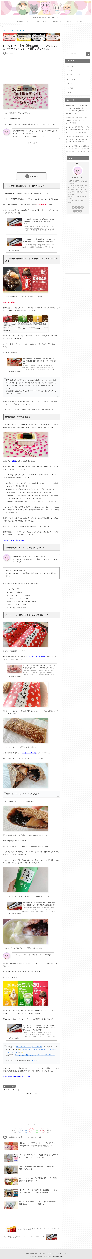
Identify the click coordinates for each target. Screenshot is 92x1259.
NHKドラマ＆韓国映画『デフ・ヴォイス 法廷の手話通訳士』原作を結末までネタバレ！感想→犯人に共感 (77, 129)
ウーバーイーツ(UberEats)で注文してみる (17, 1076)
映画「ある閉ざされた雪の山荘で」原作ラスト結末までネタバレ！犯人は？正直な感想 (77, 120)
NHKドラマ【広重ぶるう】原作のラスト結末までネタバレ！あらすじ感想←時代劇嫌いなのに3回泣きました (78, 148)
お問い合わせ (52, 1253)
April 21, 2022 (35, 1060)
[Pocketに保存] (31, 1130)
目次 (31, 176)
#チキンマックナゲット (23, 1047)
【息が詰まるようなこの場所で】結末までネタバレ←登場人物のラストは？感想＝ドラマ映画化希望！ (77, 139)
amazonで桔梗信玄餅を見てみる (13, 540)
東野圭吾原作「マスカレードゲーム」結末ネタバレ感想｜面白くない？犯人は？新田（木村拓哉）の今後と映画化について (77, 109)
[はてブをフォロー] (79, 207)
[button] (48, 1130)
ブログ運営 (70, 88)
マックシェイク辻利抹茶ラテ (35, 656)
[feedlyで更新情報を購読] (77, 211)
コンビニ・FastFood (10, 1086)
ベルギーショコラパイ (29, 753)
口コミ (16, 1089)
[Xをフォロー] (76, 207)
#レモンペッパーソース (39, 1049)
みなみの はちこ (78, 177)
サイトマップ (42, 1253)
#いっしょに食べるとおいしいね (25, 1055)
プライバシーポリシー (30, 1253)
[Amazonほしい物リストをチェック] (74, 211)
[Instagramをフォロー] (82, 207)
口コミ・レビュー (72, 66)
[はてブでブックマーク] (26, 1130)
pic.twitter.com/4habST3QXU (45, 1055)
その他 (68, 92)
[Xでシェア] (14, 1130)
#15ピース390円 (37, 1047)
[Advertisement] (31, 68)
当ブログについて (63, 1253)
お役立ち (69, 83)
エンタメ (69, 70)
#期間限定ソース (26, 1049)
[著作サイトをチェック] (73, 207)
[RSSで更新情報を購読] (80, 211)
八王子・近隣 (70, 79)
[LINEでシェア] (37, 1130)
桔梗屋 (14, 461)
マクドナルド (8, 1089)
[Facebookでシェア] (20, 1130)
